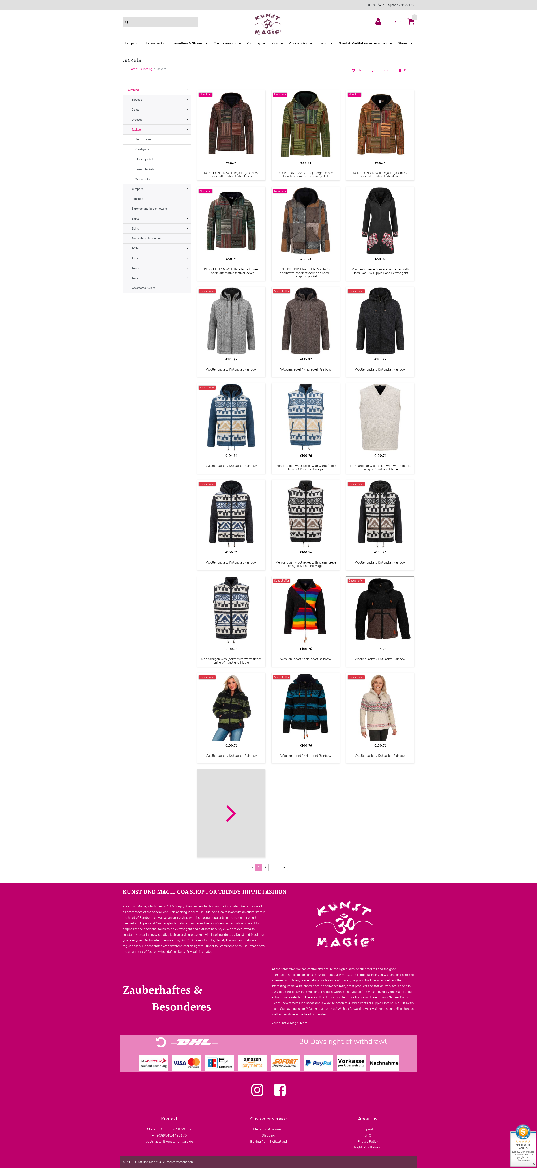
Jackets (137, 129)
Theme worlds (225, 43)
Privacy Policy (368, 1141)
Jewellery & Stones (188, 43)
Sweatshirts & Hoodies (146, 238)
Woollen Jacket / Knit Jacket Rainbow (231, 370)
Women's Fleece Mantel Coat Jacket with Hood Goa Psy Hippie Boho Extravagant (380, 271)
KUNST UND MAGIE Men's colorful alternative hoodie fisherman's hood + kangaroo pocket (306, 273)
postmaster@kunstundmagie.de (169, 1141)
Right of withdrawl (368, 1147)
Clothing (253, 43)
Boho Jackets (144, 139)
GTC (367, 1135)
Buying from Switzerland (268, 1141)
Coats (135, 109)
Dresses (137, 119)
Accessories (298, 43)
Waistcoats (142, 179)
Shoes (403, 43)
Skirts (135, 228)
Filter (358, 70)
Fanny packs (155, 43)
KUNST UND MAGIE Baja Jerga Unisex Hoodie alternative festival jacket (231, 174)
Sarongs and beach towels (149, 208)
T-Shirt (136, 248)
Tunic (135, 278)
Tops (135, 258)
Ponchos (137, 198)
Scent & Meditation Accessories (363, 43)
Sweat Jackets (144, 169)
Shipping (268, 1135)
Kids (274, 43)
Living (323, 43)
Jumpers (137, 189)
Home (133, 69)
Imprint (367, 1129)
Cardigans (142, 149)
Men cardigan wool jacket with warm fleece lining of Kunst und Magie (305, 467)
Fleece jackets (144, 159)
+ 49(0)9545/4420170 (169, 1135)
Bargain (130, 43)
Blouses (137, 99)
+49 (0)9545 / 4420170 (397, 5)
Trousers (137, 268)
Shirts (135, 218)
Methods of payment (268, 1129)
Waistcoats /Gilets (143, 288)
